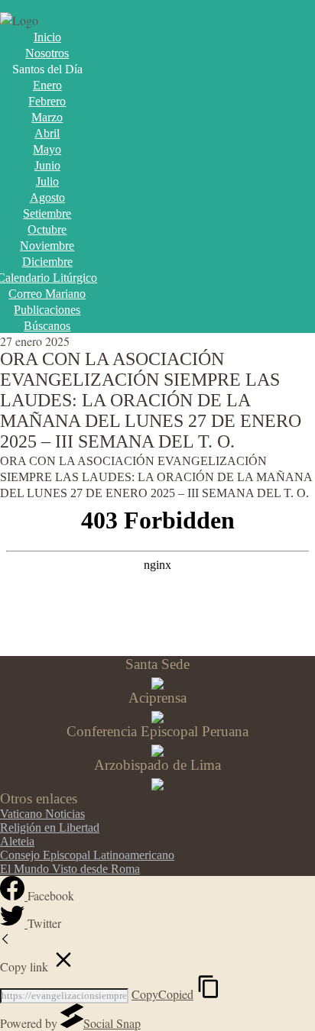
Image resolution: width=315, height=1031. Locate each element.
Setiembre (47, 213)
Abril (47, 133)
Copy (162, 994)
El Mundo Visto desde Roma (70, 868)
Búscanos (47, 325)
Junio (47, 165)
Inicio (47, 37)
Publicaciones (47, 309)
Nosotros (47, 53)
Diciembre (47, 261)
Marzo (47, 117)
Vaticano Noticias (42, 813)
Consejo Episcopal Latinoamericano (87, 854)
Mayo (47, 149)
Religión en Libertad (49, 827)
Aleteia (17, 841)
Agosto (47, 197)
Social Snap (112, 1023)
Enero (47, 85)
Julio (47, 181)
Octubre (47, 229)
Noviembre (47, 245)
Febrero (47, 101)
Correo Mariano (47, 293)
